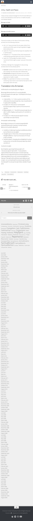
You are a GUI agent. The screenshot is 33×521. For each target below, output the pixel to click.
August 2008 (4, 433)
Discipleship (28, 226)
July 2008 (3, 435)
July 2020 (3, 302)
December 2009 (5, 404)
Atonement (7, 172)
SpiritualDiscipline (24, 241)
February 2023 (4, 273)
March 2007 (4, 464)
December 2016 (5, 321)
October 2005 (4, 494)
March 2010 (4, 398)
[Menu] (31, 2)
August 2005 (4, 497)
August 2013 (4, 334)
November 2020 (5, 299)
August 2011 (4, 369)
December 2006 (5, 470)
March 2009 (4, 420)
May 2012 (3, 354)
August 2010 (4, 389)
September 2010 (5, 387)
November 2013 (5, 330)
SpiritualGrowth (8, 243)
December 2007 (5, 448)
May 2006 (3, 483)
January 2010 (4, 402)
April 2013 (3, 336)
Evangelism (11, 228)
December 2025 (5, 258)
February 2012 (4, 358)
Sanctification (16, 239)
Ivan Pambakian (14, 190)
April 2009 (3, 418)
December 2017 (5, 317)
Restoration (26, 237)
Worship (9, 247)
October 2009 (4, 407)
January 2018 (4, 315)
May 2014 (3, 326)
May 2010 (3, 394)
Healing (3, 233)
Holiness (10, 232)
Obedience (10, 234)
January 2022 (4, 282)
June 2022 (3, 280)
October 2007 (4, 451)
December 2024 (5, 264)
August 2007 (4, 455)
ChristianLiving (23, 224)
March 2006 (4, 486)
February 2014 (4, 328)
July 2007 (3, 457)
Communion (16, 226)
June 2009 (3, 415)
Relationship (8, 237)
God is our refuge (25, 184)
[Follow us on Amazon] (28, 201)
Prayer (27, 234)
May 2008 (3, 438)
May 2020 (3, 306)
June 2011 (3, 372)
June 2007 (3, 459)
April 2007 (3, 462)
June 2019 (3, 312)
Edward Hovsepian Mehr (9, 12)
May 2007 (3, 461)
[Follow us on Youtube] (31, 201)
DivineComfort (13, 172)
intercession (4, 234)
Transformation (27, 245)
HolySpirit (18, 232)
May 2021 (3, 288)
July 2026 (3, 253)
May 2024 (3, 268)
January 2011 (4, 380)
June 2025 (3, 260)
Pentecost (15, 234)
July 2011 (3, 370)
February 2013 (4, 339)
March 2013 (4, 337)
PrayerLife (3, 237)
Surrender (16, 245)
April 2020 (3, 308)
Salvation (11, 239)
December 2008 (5, 426)
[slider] (29, 26)
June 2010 (3, 393)
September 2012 (5, 348)
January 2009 (4, 424)
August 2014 (4, 323)
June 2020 (3, 304)
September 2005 (5, 495)
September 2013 (5, 332)
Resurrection (4, 239)
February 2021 (4, 293)
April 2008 (3, 440)
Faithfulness (24, 228)
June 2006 (3, 481)
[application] (16, 26)
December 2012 (5, 343)
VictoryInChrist (4, 247)
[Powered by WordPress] (11, 513)
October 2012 (4, 347)
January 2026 (4, 256)
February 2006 (4, 488)
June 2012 (3, 352)
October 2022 (4, 277)
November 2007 (5, 450)
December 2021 (5, 284)
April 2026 (3, 255)
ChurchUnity (10, 226)
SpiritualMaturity (20, 243)
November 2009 (5, 405)
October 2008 (4, 429)
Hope (25, 232)
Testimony (21, 245)
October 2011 (4, 365)
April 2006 (3, 484)
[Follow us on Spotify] (26, 201)
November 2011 (5, 363)
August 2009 (4, 411)
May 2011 (3, 374)
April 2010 (3, 396)
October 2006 (4, 473)
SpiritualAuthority (14, 241)
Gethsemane (20, 172)
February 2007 (4, 466)
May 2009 (3, 416)
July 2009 (3, 413)
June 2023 (3, 271)
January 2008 (4, 446)
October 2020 (4, 301)
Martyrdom (4, 174)
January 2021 (4, 295)
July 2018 (3, 313)
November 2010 (5, 383)
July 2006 (3, 479)
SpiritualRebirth (10, 174)
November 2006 (5, 472)
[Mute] (25, 26)
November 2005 (5, 492)
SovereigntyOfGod (5, 241)
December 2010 (5, 381)
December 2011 (5, 361)
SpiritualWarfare (7, 245)
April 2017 (3, 319)
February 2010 (4, 400)
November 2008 (5, 427)
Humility (28, 232)
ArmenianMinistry (6, 224)
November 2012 (5, 345)
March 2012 (4, 356)
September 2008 (5, 431)
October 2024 (4, 266)
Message (3, 5)
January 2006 (4, 490)
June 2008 (3, 437)
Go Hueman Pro (24, 513)
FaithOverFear (6, 230)
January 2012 (4, 359)
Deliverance (22, 226)
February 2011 (4, 378)
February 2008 (4, 444)
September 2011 (5, 367)
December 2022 (5, 275)
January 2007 (4, 468)
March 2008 (4, 442)
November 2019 (5, 310)
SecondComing (23, 239)
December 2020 (5, 297)
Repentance (17, 237)
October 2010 (4, 385)
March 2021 (4, 291)
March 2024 (4, 269)
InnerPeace (26, 172)
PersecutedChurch (22, 234)
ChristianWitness (4, 226)
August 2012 (4, 350)
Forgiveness (20, 230)
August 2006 (4, 477)
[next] (29, 188)
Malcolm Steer (27, 187)
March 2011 (4, 376)
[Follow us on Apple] (23, 201)
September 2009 (5, 409)
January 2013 (4, 341)
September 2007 (5, 453)
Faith (17, 228)
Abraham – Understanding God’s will (13, 186)
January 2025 (4, 262)
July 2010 (3, 391)
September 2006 (5, 475)
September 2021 (5, 286)
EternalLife (3, 228)
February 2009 (4, 422)
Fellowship (13, 230)
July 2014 (3, 325)
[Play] (3, 26)
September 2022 (5, 279)
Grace (27, 230)
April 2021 (3, 290)
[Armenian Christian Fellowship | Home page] (3, 2)
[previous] (1, 188)
